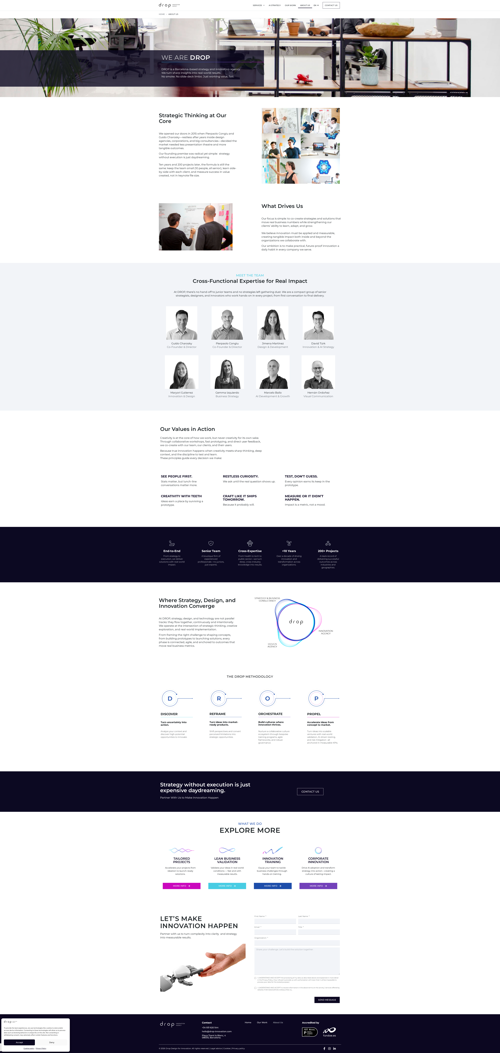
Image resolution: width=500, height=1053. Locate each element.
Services (257, 5)
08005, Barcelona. (211, 1037)
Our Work (290, 5)
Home (248, 1022)
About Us (278, 1022)
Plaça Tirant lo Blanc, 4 (214, 1035)
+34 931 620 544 (210, 1027)
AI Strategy (275, 5)
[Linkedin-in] (334, 1048)
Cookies (226, 1048)
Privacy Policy (41, 1048)
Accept (19, 1042)
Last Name (303, 916)
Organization (260, 938)
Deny (51, 1042)
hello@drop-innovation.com (217, 1031)
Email (257, 927)
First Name (259, 916)
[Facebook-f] (324, 1048)
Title (300, 927)
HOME (162, 14)
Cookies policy (29, 1048)
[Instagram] (329, 1048)
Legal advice (216, 1048)
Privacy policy (238, 1048)
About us (305, 5)
